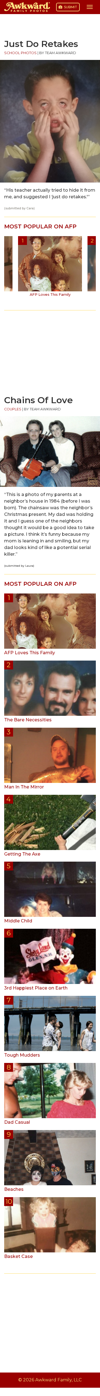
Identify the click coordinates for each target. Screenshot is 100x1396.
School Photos (20, 53)
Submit (70, 7)
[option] (50, 268)
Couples (12, 409)
